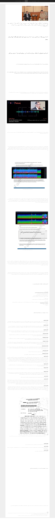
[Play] (27, 112)
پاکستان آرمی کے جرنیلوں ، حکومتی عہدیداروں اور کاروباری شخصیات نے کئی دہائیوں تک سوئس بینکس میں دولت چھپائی (32, 515)
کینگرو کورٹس (35, 513)
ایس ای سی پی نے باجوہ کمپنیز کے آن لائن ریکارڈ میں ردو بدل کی (39, 514)
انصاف (46, 512)
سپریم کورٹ (45, 513)
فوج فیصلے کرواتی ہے (39, 513)
